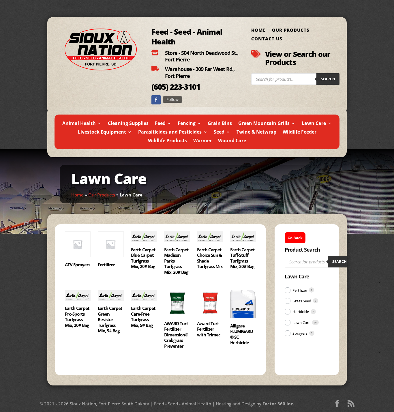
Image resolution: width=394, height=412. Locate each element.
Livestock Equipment (102, 132)
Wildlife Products (167, 141)
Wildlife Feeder (299, 132)
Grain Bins (220, 123)
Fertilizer (299, 290)
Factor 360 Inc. (278, 404)
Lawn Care (314, 123)
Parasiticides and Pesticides (170, 132)
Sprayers (299, 333)
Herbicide (300, 311)
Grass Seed (301, 301)
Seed (219, 132)
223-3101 (184, 87)
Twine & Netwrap (256, 132)
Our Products (290, 30)
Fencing (187, 123)
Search (328, 78)
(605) (159, 87)
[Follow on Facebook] (156, 99)
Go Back (295, 237)
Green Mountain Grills (264, 123)
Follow (172, 99)
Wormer (202, 141)
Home (258, 30)
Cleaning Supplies (128, 123)
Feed (160, 123)
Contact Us (266, 39)
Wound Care (232, 141)
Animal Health (79, 123)
